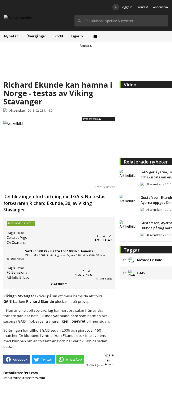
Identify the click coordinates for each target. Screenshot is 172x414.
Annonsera (160, 7)
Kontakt (142, 7)
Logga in (126, 7)
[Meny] (95, 36)
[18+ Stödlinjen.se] (103, 273)
